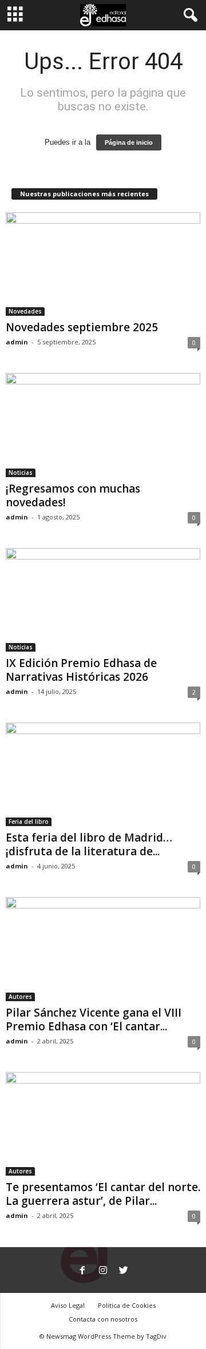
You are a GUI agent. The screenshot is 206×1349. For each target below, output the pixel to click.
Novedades (25, 311)
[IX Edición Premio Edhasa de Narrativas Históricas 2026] (103, 600)
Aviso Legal (68, 1305)
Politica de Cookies (127, 1305)
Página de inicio (129, 142)
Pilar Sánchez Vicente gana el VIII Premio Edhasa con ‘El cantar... (93, 1019)
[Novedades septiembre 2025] (103, 264)
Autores (20, 997)
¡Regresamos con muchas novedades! (73, 495)
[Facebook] (82, 1271)
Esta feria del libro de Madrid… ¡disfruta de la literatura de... (89, 844)
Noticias (21, 473)
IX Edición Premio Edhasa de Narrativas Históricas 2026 (81, 670)
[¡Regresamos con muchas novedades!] (103, 425)
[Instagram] (103, 1271)
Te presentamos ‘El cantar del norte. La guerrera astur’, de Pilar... (103, 1194)
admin (17, 342)
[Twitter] (123, 1271)
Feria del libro (29, 822)
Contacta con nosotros (103, 1319)
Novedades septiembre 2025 (82, 327)
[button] (188, 15)
